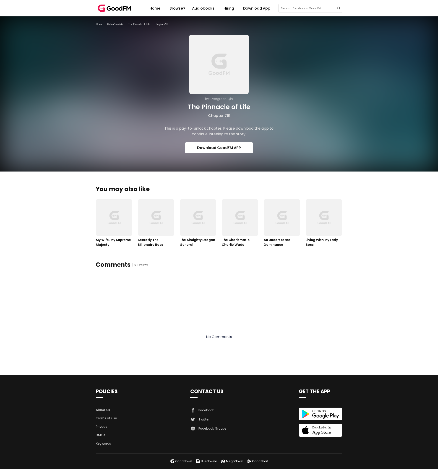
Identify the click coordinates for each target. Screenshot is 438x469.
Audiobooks (203, 8)
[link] (99, 24)
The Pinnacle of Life (139, 24)
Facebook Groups (212, 428)
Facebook (206, 410)
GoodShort (260, 461)
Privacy (101, 426)
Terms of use (106, 418)
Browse (176, 8)
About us (103, 409)
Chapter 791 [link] (161, 24)
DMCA (100, 435)
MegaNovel (234, 461)
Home (154, 8)
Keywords (103, 443)
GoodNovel (183, 461)
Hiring (229, 8)
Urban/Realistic (115, 24)
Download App (256, 8)
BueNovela (209, 461)
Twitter (204, 419)
